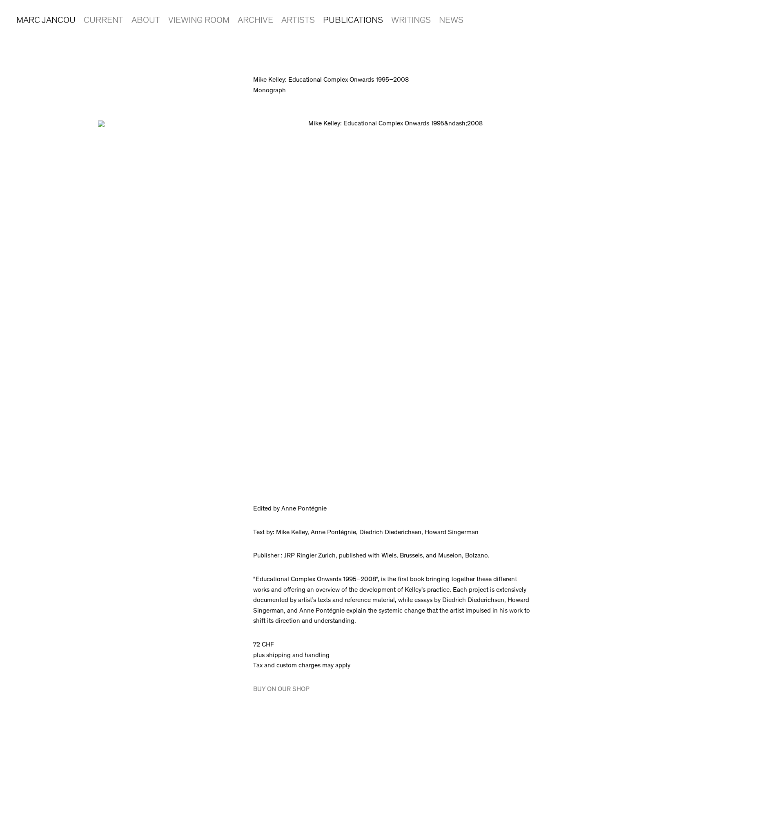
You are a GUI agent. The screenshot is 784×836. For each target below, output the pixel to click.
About (145, 20)
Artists (298, 20)
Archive (255, 20)
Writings (411, 20)
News (451, 20)
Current (103, 20)
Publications (353, 20)
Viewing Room (198, 20)
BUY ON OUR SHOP (281, 689)
